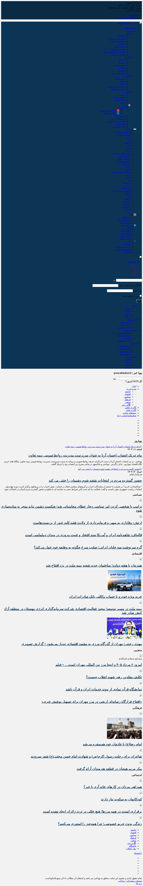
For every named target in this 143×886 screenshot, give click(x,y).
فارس (128, 174)
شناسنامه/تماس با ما (126, 18)
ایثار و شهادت (119, 97)
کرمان (128, 185)
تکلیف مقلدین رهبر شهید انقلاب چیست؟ (114, 677)
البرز (128, 145)
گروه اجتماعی (124, 346)
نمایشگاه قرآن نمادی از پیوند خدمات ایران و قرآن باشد (104, 689)
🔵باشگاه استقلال (111, 113)
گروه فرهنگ (125, 354)
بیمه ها (122, 62)
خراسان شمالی (123, 161)
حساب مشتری (124, 327)
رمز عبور (137, 290)
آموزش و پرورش (117, 38)
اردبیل (128, 137)
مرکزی (127, 204)
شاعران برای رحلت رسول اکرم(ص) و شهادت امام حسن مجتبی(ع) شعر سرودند (86, 756)
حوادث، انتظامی (117, 49)
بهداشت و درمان (117, 41)
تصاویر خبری (125, 233)
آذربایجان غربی (124, 134)
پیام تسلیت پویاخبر (122, 249)
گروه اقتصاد (125, 349)
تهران (128, 150)
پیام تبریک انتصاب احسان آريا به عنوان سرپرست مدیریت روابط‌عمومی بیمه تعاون (85, 455)
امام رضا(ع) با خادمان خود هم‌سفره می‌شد (112, 744)
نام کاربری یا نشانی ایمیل (130, 285)
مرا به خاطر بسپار (130, 296)
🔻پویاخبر (131, 241)
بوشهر (128, 148)
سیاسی (127, 76)
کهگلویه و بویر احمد (122, 190)
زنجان (128, 166)
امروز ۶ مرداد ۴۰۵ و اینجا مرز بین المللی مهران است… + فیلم (98, 665)
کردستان (126, 182)
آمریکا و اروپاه (124, 220)
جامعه (128, 33)
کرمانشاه (126, 188)
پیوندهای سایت (124, 335)
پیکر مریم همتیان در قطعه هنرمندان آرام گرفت (109, 769)
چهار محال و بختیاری (121, 153)
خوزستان (126, 164)
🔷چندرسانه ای (129, 225)
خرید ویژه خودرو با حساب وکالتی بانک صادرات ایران (105, 596)
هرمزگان (126, 206)
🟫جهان (132, 214)
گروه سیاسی (125, 351)
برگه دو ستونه (124, 341)
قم (129, 180)
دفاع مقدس (119, 100)
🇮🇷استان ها (131, 129)
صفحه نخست (130, 28)
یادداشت (127, 244)
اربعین (122, 102)
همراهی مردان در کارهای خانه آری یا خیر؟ (113, 787)
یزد (129, 212)
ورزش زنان (119, 116)
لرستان (127, 198)
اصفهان (127, 142)
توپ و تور (120, 124)
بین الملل (126, 217)
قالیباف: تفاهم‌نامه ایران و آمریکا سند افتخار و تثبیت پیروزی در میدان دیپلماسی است (83, 535)
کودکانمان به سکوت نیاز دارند (121, 799)
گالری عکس (125, 238)
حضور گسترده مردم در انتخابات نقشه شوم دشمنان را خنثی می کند (95, 480)
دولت (122, 81)
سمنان (128, 169)
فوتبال (122, 108)
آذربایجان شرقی (123, 132)
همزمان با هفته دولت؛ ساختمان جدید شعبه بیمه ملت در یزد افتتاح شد (94, 565)
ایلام (129, 140)
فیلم (129, 228)
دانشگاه (121, 36)
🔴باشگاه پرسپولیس (110, 110)
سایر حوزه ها (119, 126)
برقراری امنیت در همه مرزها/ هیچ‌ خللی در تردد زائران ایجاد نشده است (92, 811)
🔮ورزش (126, 105)
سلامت (121, 44)
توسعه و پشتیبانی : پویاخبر (130, 881)
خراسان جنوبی (124, 156)
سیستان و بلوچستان (121, 172)
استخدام (121, 70)
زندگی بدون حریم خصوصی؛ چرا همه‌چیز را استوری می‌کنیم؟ (100, 824)
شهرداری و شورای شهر (114, 52)
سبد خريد (126, 338)
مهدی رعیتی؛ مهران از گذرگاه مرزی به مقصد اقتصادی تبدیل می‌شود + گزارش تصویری (82, 644)
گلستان (127, 193)
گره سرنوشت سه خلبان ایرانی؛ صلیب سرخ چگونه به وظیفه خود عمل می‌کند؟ (88, 547)
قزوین (128, 177)
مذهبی (122, 94)
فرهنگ (128, 92)
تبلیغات (122, 68)
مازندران (127, 201)
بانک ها (122, 60)
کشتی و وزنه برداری (115, 121)
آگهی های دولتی (118, 73)
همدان (128, 209)
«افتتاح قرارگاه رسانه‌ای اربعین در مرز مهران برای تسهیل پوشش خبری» (92, 701)
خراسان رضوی (124, 158)
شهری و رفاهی (118, 54)
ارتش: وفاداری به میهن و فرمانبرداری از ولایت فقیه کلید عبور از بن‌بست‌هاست (87, 523)
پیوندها (133, 15)
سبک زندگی (119, 46)
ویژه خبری (131, 30)
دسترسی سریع (129, 330)
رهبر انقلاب (120, 78)
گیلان (128, 196)
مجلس (122, 84)
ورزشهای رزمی (118, 118)
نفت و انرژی (119, 65)
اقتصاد (128, 57)
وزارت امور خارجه (116, 86)
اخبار (134, 306)
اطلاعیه (127, 252)
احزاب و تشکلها (118, 89)
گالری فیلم (126, 236)
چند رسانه (131, 319)
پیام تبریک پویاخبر (123, 246)
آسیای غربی (125, 222)
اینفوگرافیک (125, 230)
